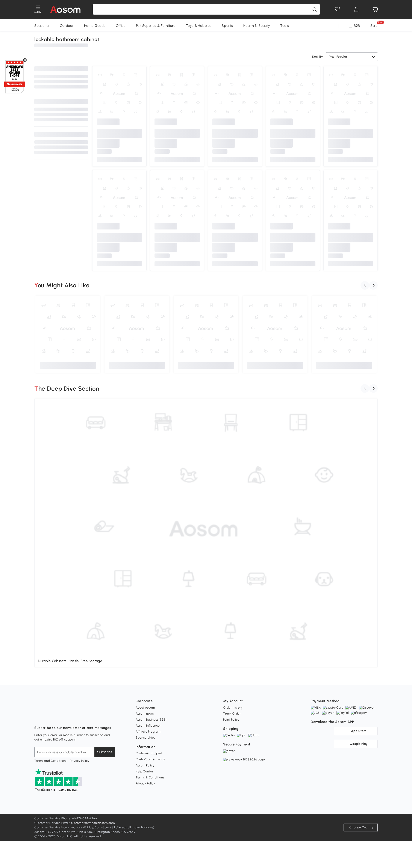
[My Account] (356, 9)
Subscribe (104, 752)
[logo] (65, 9)
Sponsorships (145, 737)
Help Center (144, 771)
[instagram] (47, 717)
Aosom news (145, 713)
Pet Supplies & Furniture (156, 26)
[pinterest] (66, 717)
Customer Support (149, 753)
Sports (227, 26)
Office (121, 26)
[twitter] (75, 717)
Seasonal (42, 26)
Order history (233, 707)
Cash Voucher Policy (150, 759)
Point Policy (231, 719)
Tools (284, 26)
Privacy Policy (79, 761)
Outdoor (67, 26)
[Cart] (375, 9)
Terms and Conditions (50, 761)
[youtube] (56, 717)
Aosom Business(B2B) (151, 719)
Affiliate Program (148, 731)
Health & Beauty (256, 26)
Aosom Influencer (148, 725)
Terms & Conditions (150, 777)
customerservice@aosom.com (93, 823)
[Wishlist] (337, 9)
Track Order (232, 713)
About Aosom (145, 707)
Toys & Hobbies (199, 26)
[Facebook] (37, 717)
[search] (314, 9)
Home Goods (95, 26)
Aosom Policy (145, 765)
